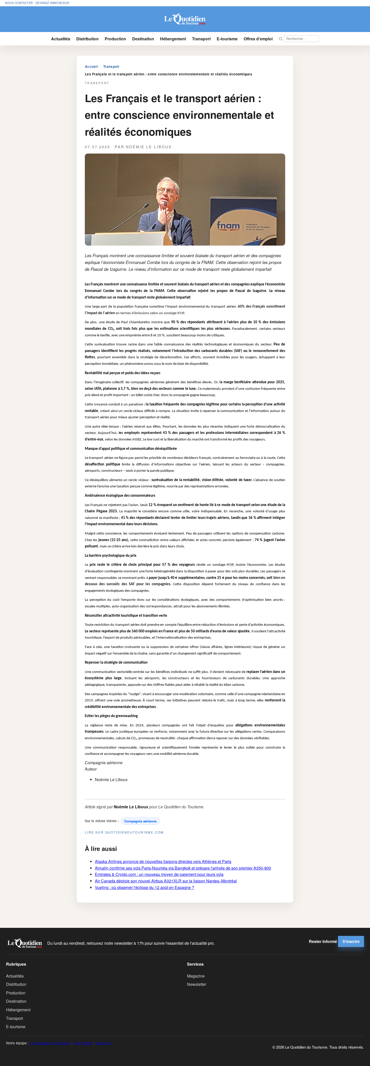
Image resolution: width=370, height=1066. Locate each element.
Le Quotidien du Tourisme (50, 1042)
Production (115, 39)
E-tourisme (227, 39)
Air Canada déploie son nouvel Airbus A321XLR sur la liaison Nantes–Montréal (166, 881)
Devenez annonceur (52, 3)
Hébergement (173, 39)
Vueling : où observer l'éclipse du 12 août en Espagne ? (144, 887)
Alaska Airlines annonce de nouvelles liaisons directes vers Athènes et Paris (163, 861)
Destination (143, 39)
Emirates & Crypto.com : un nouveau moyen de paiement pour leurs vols (159, 874)
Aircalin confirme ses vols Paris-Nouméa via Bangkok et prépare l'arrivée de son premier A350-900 (183, 868)
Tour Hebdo (82, 1042)
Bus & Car (103, 1042)
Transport (201, 39)
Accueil (91, 66)
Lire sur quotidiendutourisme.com (124, 832)
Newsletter (196, 984)
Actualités (60, 39)
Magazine (196, 976)
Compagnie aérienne (140, 821)
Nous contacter (19, 3)
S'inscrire (351, 941)
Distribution (87, 39)
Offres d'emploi (258, 39)
